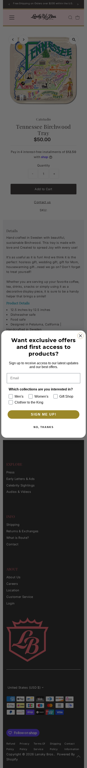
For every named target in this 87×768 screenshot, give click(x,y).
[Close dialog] (80, 336)
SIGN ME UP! (43, 414)
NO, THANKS (44, 427)
